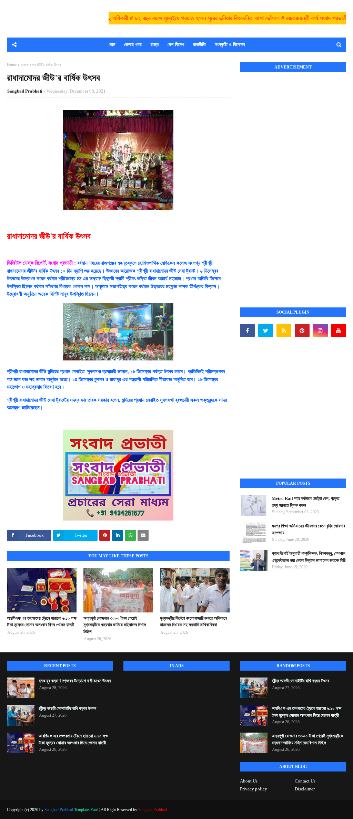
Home (12, 64)
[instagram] (320, 330)
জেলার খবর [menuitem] (133, 44)
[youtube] (338, 330)
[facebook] (247, 330)
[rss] (283, 330)
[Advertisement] (291, 182)
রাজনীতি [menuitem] (199, 44)
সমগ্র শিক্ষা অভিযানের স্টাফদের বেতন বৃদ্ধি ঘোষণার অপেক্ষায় (308, 529)
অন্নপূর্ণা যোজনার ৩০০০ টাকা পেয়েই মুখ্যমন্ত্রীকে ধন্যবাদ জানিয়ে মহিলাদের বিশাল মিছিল (114, 625)
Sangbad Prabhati (24, 91)
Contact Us (305, 781)
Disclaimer (305, 788)
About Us (249, 781)
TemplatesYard (86, 809)
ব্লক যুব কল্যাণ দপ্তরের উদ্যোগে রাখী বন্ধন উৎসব (75, 680)
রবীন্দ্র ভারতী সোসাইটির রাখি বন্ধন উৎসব (67, 708)
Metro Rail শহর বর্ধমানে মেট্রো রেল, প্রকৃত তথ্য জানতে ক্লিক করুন (305, 502)
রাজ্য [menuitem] (155, 44)
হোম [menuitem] (112, 44)
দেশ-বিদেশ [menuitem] (176, 44)
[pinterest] (302, 330)
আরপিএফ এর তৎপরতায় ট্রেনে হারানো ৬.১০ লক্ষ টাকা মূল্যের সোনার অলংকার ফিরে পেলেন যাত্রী (42, 622)
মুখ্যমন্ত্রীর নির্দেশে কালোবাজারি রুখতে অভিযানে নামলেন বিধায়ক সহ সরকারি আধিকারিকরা (193, 622)
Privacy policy (253, 788)
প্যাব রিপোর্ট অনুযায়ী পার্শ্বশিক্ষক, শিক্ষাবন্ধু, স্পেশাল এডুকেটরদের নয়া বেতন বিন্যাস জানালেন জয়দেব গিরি (308, 557)
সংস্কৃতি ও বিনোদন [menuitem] (230, 44)
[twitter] (265, 330)
